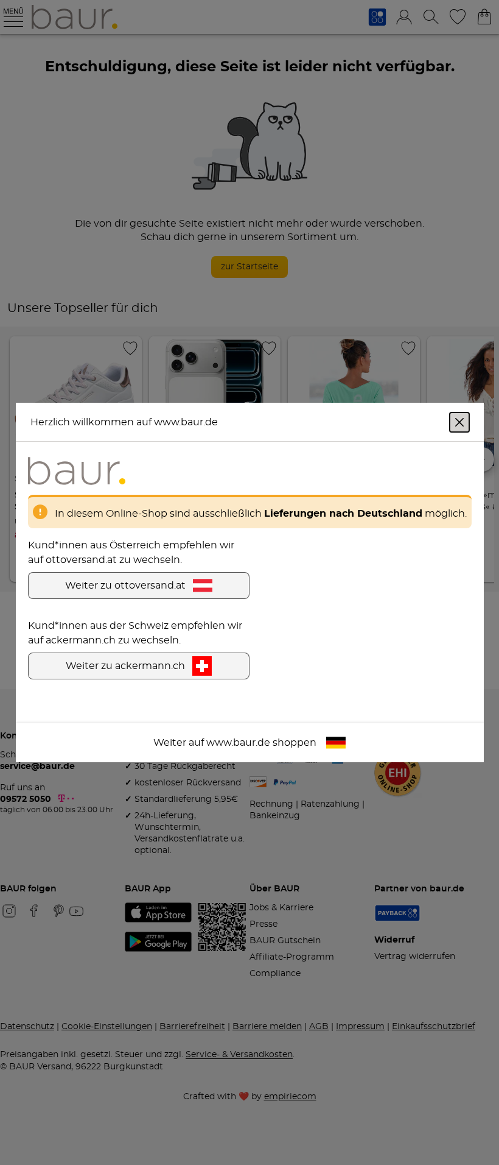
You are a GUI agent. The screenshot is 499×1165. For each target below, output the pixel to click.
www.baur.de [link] (238, 743)
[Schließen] (459, 422)
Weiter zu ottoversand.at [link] (125, 585)
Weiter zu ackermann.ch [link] (125, 666)
